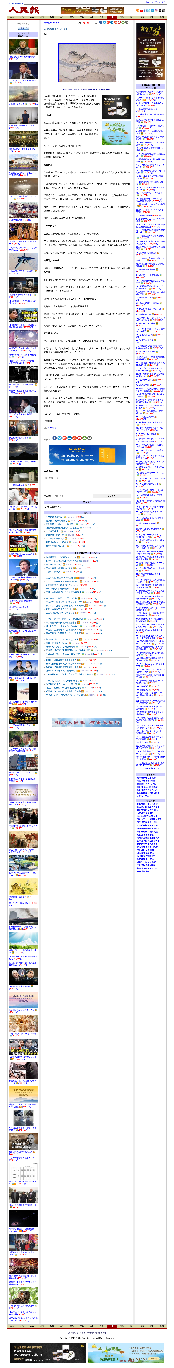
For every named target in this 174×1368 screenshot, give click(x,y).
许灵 (147, 865)
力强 (147, 784)
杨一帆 (148, 787)
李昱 (139, 787)
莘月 (149, 825)
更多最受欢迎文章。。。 (154, 768)
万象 (92, 17)
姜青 (143, 847)
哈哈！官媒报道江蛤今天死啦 (70, 609)
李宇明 (155, 822)
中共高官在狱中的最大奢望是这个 (72, 622)
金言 (151, 829)
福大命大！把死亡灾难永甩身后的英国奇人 (76, 605)
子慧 (149, 868)
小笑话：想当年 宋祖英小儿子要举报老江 (75, 619)
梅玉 (147, 871)
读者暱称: (48, 496)
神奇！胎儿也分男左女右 (67, 643)
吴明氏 (146, 816)
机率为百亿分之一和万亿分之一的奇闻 (74, 664)
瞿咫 (143, 850)
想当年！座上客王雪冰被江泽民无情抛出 (72, 561)
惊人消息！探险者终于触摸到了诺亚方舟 (74, 602)
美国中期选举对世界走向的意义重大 (73, 639)
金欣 (149, 778)
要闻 (22, 17)
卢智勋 (140, 829)
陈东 (143, 856)
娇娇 (139, 871)
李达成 (150, 844)
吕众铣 (155, 825)
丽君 (145, 778)
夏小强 (144, 841)
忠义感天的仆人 (63, 531)
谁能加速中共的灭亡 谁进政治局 (71, 647)
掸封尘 (140, 816)
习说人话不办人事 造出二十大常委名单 (74, 654)
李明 (143, 784)
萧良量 (148, 847)
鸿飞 (157, 838)
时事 (42, 17)
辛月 (149, 822)
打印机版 (51, 428)
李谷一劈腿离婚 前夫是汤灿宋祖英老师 (74, 592)
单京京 (144, 868)
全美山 (156, 807)
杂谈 (162, 17)
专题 (122, 17)
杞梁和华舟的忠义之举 (65, 546)
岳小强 (155, 790)
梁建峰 (144, 793)
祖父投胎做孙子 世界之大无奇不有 (72, 684)
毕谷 (139, 832)
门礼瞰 (155, 847)
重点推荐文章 (23, 33)
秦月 (152, 813)
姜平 (145, 844)
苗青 (139, 841)
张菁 (139, 810)
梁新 (154, 862)
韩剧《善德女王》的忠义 (67, 542)
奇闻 (72, 17)
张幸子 (150, 807)
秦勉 (139, 804)
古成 (143, 804)
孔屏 (154, 778)
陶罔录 (140, 838)
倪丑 (139, 865)
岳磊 (147, 850)
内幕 (32, 17)
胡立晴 (156, 793)
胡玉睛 (150, 793)
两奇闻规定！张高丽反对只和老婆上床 (74, 633)
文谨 (147, 781)
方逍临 (140, 796)
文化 (112, 17)
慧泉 (152, 835)
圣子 (147, 813)
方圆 (156, 816)
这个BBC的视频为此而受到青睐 (72, 671)
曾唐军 (158, 819)
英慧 (139, 835)
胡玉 (139, 822)
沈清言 (153, 781)
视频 (152, 17)
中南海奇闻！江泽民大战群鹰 (69, 568)
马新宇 (155, 804)
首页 (12, 17)
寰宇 (132, 17)
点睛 (143, 835)
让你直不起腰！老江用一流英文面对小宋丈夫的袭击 (80, 674)
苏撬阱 (148, 856)
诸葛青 (153, 865)
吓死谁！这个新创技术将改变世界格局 (74, 691)
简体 (147, 2)
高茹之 (150, 841)
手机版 (157, 2)
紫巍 (143, 865)
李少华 (155, 868)
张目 (154, 856)
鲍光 (139, 847)
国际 (62, 17)
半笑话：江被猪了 (64, 572)
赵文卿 (140, 844)
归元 (156, 810)
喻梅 (139, 856)
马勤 (143, 859)
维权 (142, 17)
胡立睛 (140, 819)
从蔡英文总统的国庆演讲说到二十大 (73, 667)
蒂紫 (151, 832)
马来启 (148, 804)
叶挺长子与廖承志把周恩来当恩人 (72, 660)
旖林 (143, 853)
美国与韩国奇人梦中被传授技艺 (71, 613)
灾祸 (82, 17)
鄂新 (139, 850)
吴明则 (146, 838)
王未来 (146, 819)
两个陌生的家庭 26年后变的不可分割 (72, 581)
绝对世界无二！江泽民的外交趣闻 (71, 557)
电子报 (164, 2)
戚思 (152, 853)
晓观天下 (145, 832)
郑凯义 (144, 790)
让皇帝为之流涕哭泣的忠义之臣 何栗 (72, 528)
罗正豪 (144, 807)
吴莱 (139, 859)
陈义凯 (156, 829)
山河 (139, 813)
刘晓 (139, 781)
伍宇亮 (153, 784)
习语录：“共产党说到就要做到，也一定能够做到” (79, 650)
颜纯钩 (150, 810)
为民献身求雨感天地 (64, 535)
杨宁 (143, 813)
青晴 (156, 844)
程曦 (139, 784)
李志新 (140, 825)
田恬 (139, 853)
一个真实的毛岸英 (64, 564)
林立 (149, 862)
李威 (152, 850)
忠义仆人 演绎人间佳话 (66, 521)
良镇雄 (146, 829)
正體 (152, 2)
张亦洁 (152, 838)
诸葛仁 (140, 862)
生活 (102, 17)
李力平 (156, 841)
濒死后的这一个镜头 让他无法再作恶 (73, 626)
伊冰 (147, 859)
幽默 (52, 17)
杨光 (139, 807)
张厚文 (155, 787)
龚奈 (149, 790)
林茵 (151, 816)
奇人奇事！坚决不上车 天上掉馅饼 (71, 598)
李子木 (146, 796)
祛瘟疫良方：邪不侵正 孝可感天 (70, 524)
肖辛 (151, 796)
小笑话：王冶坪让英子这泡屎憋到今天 (74, 630)
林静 (139, 793)
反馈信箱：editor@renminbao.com (87, 1332)
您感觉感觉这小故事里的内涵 (67, 585)
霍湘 (143, 871)
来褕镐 (152, 819)
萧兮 (143, 787)
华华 (147, 853)
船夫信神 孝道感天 (65, 517)
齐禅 (152, 859)
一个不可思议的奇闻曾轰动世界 (70, 589)
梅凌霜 (140, 778)
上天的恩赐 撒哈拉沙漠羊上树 (71, 578)
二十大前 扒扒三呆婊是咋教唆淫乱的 (73, 681)
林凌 (139, 868)
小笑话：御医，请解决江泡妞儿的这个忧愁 (76, 695)
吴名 (139, 790)
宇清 (147, 835)
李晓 (145, 862)
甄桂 (156, 832)
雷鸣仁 (144, 810)
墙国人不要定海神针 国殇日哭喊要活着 (74, 688)
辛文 (143, 781)
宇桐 (145, 825)
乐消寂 (144, 822)
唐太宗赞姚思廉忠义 (65, 538)
